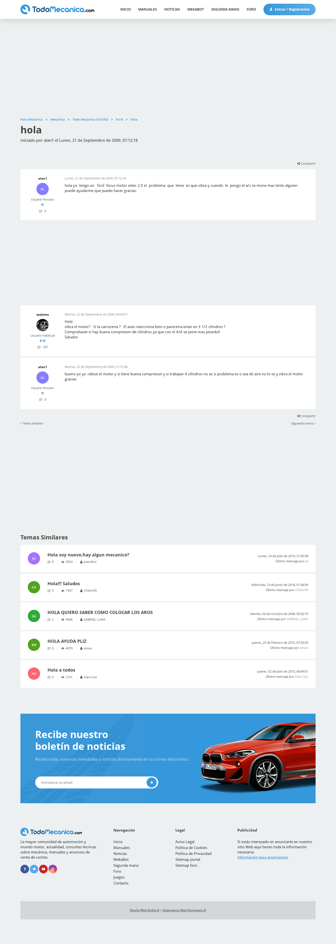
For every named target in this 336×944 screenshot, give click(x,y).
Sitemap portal (187, 859)
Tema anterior (33, 423)
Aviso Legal (185, 841)
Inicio (125, 9)
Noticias (172, 9)
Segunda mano (225, 9)
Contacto (120, 883)
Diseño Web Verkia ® (144, 910)
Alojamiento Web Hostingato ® (184, 910)
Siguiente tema (302, 423)
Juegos (118, 877)
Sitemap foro (186, 865)
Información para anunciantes (262, 857)
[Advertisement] (168, 68)
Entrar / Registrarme (291, 9)
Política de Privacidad (193, 853)
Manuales (147, 9)
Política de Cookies (191, 847)
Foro (251, 9)
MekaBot (195, 9)
